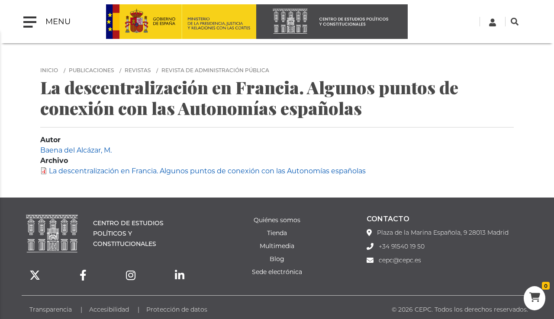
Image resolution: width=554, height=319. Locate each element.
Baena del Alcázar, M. (76, 149)
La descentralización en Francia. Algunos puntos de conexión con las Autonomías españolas (207, 170)
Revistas (138, 70)
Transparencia (50, 309)
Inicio (49, 70)
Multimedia (277, 246)
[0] (534, 298)
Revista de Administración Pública (215, 70)
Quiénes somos (277, 220)
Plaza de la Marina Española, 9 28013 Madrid (443, 232)
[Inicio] (332, 21)
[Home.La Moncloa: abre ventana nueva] (143, 21)
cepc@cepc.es (400, 260)
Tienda (277, 233)
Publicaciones (91, 70)
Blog (277, 259)
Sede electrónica (277, 272)
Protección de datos (176, 309)
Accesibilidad (109, 309)
